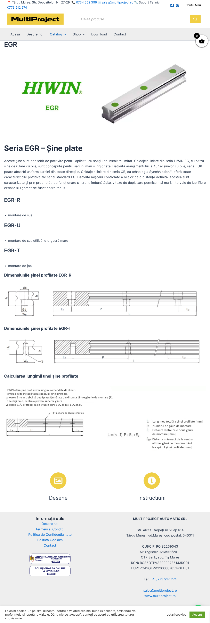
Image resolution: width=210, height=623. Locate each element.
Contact (120, 34)
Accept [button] (197, 614)
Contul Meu (193, 5)
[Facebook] (172, 5)
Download (99, 34)
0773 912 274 (17, 7)
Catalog (56, 34)
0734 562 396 (86, 2)
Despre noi (34, 34)
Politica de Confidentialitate (50, 534)
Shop (77, 34)
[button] (64, 34)
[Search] (195, 19)
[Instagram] (177, 5)
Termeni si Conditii (49, 529)
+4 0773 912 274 (163, 579)
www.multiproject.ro (160, 596)
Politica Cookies (50, 540)
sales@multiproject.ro (117, 2)
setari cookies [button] (176, 614)
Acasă (15, 34)
